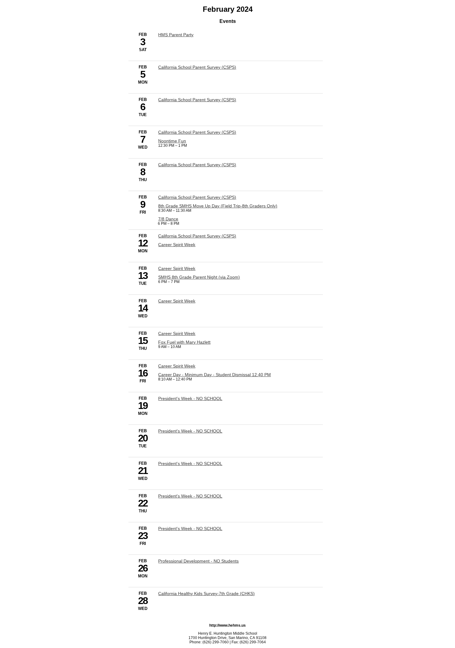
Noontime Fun (172, 140)
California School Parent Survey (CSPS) (197, 67)
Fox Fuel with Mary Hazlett (184, 342)
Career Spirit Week (176, 244)
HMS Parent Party (175, 34)
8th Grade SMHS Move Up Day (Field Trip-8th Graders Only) (217, 205)
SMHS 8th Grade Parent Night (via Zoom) (199, 277)
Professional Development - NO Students (198, 561)
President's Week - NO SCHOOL (190, 398)
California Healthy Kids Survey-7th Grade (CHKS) (206, 593)
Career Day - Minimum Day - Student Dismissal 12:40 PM (214, 374)
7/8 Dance (168, 218)
